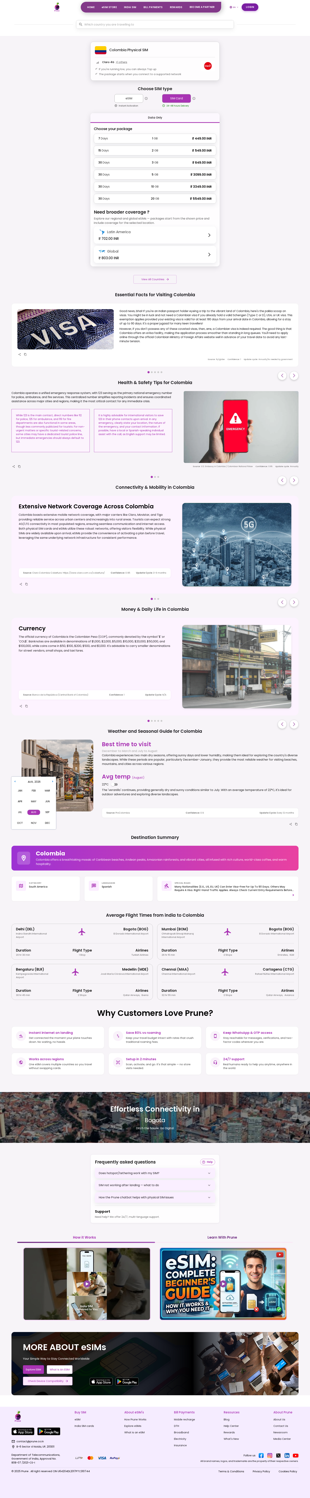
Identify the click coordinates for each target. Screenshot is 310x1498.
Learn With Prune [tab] (222, 1237)
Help (210, 1162)
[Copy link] (25, 354)
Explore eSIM (33, 1369)
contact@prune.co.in (30, 1441)
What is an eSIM (60, 1369)
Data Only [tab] (155, 117)
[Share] (19, 354)
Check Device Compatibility (46, 1381)
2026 (37, 782)
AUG (30, 782)
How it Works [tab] (84, 1237)
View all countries (152, 279)
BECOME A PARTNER (202, 7)
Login (250, 7)
